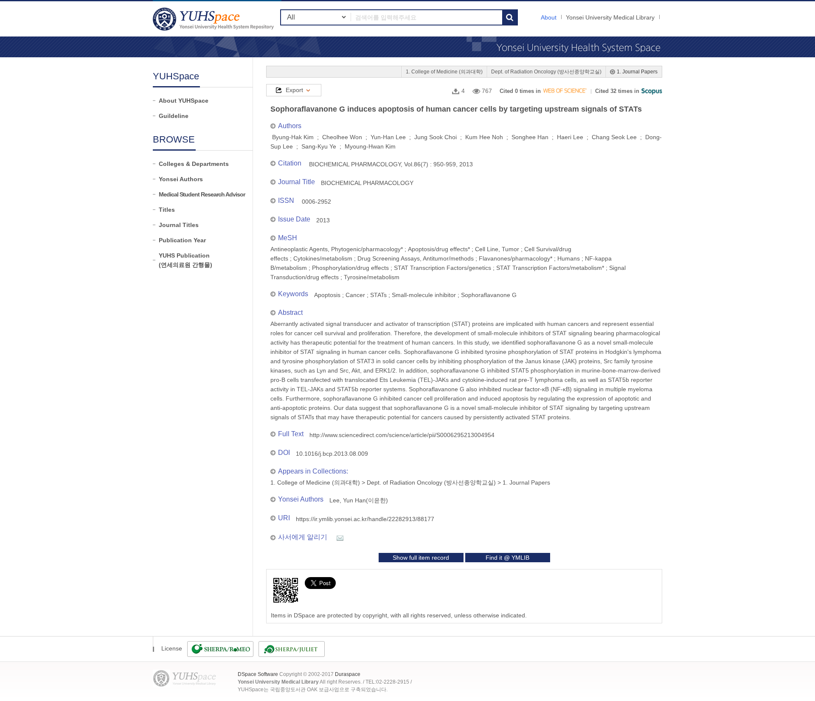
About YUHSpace (183, 100)
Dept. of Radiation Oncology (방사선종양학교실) (546, 72)
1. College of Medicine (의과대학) (444, 72)
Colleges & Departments (194, 163)
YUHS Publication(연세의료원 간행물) (185, 260)
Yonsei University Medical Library (610, 17)
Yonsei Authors (181, 179)
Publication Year (182, 240)
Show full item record (421, 557)
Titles (167, 209)
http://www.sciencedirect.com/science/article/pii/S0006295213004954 (402, 435)
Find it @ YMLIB (507, 557)
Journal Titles (179, 225)
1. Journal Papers (637, 72)
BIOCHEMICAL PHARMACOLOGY (367, 182)
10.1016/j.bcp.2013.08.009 (332, 453)
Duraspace (347, 674)
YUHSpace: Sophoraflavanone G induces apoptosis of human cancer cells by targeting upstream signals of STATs (214, 19)
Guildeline (173, 115)
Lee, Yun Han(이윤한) (358, 500)
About (548, 17)
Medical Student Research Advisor (202, 194)
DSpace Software (258, 674)
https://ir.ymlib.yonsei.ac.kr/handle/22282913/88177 (365, 519)
